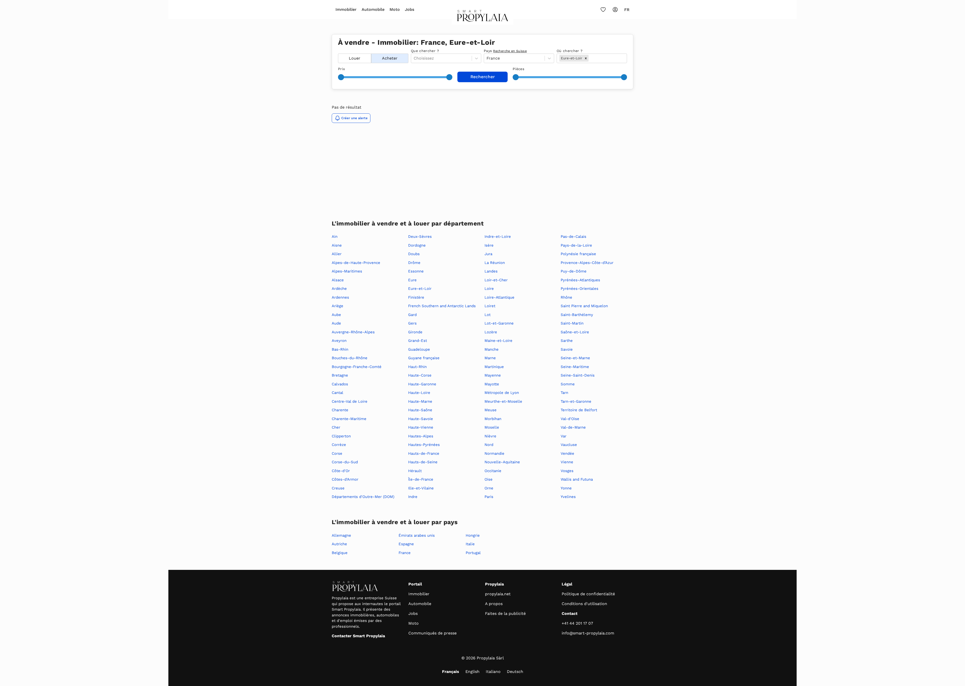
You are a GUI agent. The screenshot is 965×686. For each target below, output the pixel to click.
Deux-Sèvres (420, 236)
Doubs (414, 254)
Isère (489, 245)
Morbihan (493, 419)
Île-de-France (420, 479)
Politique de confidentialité (588, 593)
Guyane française (424, 358)
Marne (490, 358)
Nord (489, 444)
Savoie (567, 349)
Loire (489, 288)
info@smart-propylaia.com (588, 633)
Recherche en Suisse (510, 51)
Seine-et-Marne (575, 358)
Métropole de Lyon (502, 392)
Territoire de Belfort (579, 410)
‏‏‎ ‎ (338, 51)
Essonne (416, 271)
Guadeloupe (419, 349)
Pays (505, 51)
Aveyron (339, 340)
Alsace (338, 280)
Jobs (409, 9)
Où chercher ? (570, 51)
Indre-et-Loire (498, 236)
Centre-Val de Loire (349, 401)
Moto (395, 9)
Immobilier (346, 9)
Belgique (340, 553)
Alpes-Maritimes (347, 271)
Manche (492, 349)
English (472, 671)
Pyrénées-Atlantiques (580, 280)
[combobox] (590, 58)
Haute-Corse (419, 375)
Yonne (566, 488)
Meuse (491, 410)
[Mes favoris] (603, 10)
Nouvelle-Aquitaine (502, 462)
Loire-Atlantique (499, 297)
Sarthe (567, 340)
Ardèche (339, 288)
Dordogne (417, 245)
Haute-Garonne (422, 384)
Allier (337, 254)
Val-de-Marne (573, 427)
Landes (491, 271)
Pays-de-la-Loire (576, 245)
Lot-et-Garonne (499, 323)
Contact (569, 613)
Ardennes (340, 297)
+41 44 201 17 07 (577, 623)
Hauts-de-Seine (423, 462)
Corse (337, 453)
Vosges (567, 471)
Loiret (490, 306)
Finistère (416, 297)
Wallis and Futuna (577, 479)
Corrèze (339, 444)
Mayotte (492, 384)
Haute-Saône (420, 410)
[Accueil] (482, 17)
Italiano (493, 671)
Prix (341, 69)
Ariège (337, 306)
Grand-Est (417, 340)
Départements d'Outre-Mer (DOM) (363, 496)
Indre (412, 496)
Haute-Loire (419, 392)
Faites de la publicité (505, 613)
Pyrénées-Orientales (579, 288)
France (405, 553)
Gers (412, 323)
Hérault (415, 471)
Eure (412, 280)
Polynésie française (578, 254)
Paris (489, 496)
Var (563, 436)
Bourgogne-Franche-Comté (356, 366)
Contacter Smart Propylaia (358, 635)
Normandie (494, 453)
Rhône (566, 297)
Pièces (518, 69)
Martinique (494, 366)
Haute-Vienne (420, 427)
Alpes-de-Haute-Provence (356, 262)
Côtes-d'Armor (345, 479)
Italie (470, 544)
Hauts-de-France (423, 453)
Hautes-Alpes (420, 436)
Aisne (337, 245)
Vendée (567, 453)
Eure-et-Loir (419, 288)
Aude (336, 323)
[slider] (341, 77)
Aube (336, 314)
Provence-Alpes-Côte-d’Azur (587, 262)
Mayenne (493, 375)
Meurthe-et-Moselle (503, 401)
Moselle (492, 427)
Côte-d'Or (341, 471)
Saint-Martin (572, 323)
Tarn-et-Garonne (576, 401)
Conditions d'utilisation (584, 603)
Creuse (338, 488)
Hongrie (473, 535)
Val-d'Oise (570, 419)
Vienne (567, 462)
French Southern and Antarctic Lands (442, 306)
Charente (340, 410)
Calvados (340, 384)
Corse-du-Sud (345, 462)
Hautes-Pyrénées (424, 444)
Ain (334, 236)
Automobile (373, 9)
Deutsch (515, 671)
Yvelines (568, 496)
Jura (488, 254)
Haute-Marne (420, 401)
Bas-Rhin (340, 349)
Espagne (406, 544)
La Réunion (495, 262)
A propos (494, 603)
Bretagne (340, 375)
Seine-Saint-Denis (578, 375)
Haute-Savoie (420, 419)
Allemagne (341, 535)
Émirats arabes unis (417, 535)
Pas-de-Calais (573, 236)
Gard (412, 314)
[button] (586, 58)
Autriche (339, 544)
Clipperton (341, 436)
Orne (489, 488)
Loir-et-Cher (496, 280)
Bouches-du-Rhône (349, 358)
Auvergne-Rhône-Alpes (353, 332)
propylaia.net (498, 593)
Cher (336, 427)
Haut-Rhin (417, 366)
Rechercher (482, 76)
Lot (488, 314)
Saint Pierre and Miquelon (584, 306)
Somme (568, 384)
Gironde (415, 332)
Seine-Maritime (575, 366)
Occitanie (493, 471)
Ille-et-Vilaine (421, 488)
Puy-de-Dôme (574, 271)
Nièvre (490, 436)
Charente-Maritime (349, 419)
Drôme (414, 262)
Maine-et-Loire (498, 340)
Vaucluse (569, 444)
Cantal (337, 392)
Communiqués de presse (432, 633)
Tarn (564, 392)
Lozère (491, 332)
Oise (489, 479)
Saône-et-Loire (575, 332)
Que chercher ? (425, 51)
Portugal (473, 553)
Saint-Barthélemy (577, 314)
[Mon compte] (615, 10)
